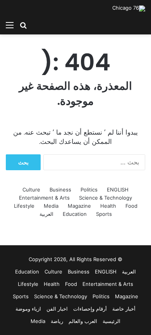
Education (75, 214)
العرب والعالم (83, 321)
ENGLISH (118, 189)
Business (60, 189)
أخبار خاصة (124, 309)
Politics (89, 189)
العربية (46, 214)
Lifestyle (24, 206)
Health (108, 206)
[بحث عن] (23, 25)
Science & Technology (105, 198)
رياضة (57, 321)
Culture (31, 189)
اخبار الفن (57, 309)
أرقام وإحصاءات (90, 309)
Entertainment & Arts (44, 198)
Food (131, 206)
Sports (104, 214)
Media (51, 206)
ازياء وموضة (28, 309)
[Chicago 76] (128, 8)
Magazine (79, 206)
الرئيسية (111, 321)
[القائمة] (10, 25)
